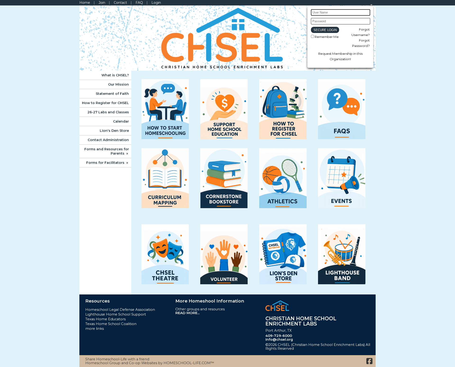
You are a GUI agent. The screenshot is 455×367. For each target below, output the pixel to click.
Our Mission (118, 84)
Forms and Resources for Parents (106, 151)
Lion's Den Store (114, 130)
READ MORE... (187, 313)
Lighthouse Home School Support (115, 314)
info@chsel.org (279, 339)
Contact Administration (108, 140)
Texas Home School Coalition (110, 324)
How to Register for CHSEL (105, 103)
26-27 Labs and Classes (108, 112)
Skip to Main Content (317, 348)
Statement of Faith (112, 94)
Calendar (121, 121)
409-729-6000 (278, 336)
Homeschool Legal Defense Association (120, 309)
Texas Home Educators (105, 319)
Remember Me (327, 37)
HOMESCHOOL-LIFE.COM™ (189, 363)
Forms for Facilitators (107, 163)
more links (94, 328)
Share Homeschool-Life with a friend (117, 359)
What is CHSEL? (115, 75)
